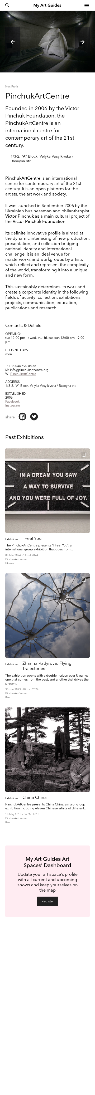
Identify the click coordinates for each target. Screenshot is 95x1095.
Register (47, 901)
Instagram (12, 406)
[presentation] (12, 41)
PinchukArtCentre (23, 374)
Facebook (12, 402)
